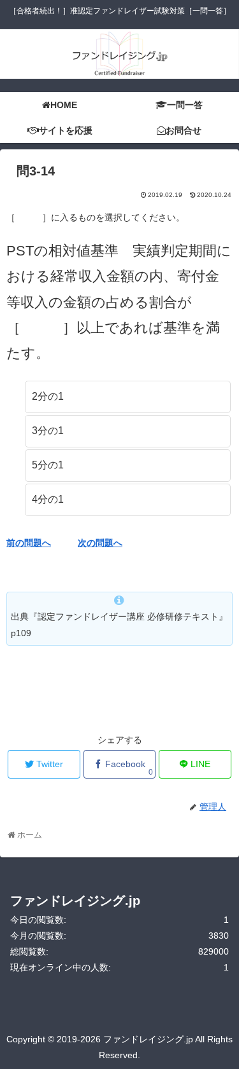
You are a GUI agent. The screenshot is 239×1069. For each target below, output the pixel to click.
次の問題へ (100, 543)
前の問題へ (28, 543)
